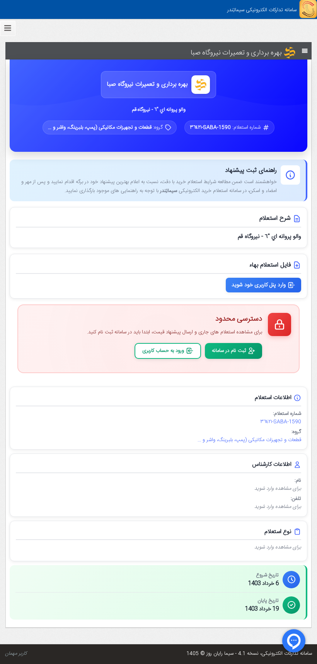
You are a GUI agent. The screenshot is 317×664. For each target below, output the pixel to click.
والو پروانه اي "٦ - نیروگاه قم (159, 109)
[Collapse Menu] (7, 28)
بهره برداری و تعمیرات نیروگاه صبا (147, 84)
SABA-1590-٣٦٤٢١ (280, 422)
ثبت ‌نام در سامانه (229, 350)
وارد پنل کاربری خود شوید (259, 285)
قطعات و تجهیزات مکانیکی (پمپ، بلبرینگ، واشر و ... (249, 440)
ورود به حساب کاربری (163, 350)
